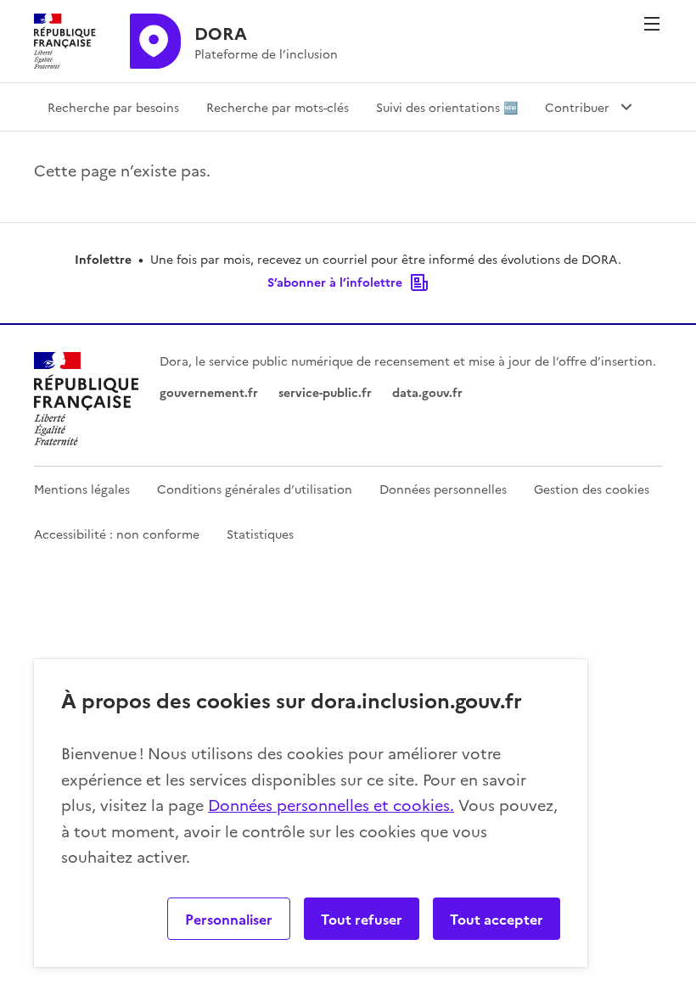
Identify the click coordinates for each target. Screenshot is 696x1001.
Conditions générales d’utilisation (254, 488)
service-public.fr (325, 391)
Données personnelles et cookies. (331, 804)
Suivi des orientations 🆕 (447, 106)
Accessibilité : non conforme (116, 533)
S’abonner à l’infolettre (334, 281)
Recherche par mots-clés (277, 106)
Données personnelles (443, 488)
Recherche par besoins (113, 106)
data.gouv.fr (427, 391)
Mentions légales (82, 488)
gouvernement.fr (209, 391)
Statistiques (260, 533)
